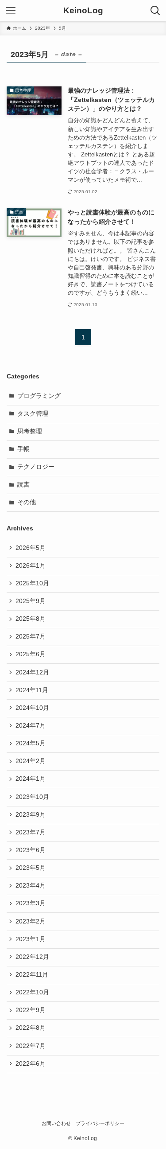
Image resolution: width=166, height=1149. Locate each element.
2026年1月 (30, 565)
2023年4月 (30, 885)
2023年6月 (30, 850)
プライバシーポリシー (100, 1123)
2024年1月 (30, 778)
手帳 (23, 449)
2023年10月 (32, 797)
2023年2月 (30, 921)
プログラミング (39, 396)
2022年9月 (30, 1010)
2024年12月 (32, 672)
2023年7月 (30, 832)
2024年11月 (31, 690)
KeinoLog (83, 11)
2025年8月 (30, 618)
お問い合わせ (56, 1123)
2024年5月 (30, 743)
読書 (23, 484)
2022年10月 (32, 992)
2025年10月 (32, 583)
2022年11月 (31, 974)
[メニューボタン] (10, 10)
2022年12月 (32, 957)
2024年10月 (32, 708)
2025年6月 (30, 654)
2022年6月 (30, 1063)
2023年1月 (30, 939)
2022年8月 (30, 1027)
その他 (26, 502)
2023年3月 (30, 903)
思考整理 (29, 431)
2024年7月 (30, 725)
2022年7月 (30, 1046)
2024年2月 (30, 761)
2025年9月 (30, 601)
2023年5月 (30, 868)
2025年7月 (30, 636)
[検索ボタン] (155, 10)
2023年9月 (30, 814)
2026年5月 (30, 548)
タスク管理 (32, 413)
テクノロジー (35, 466)
